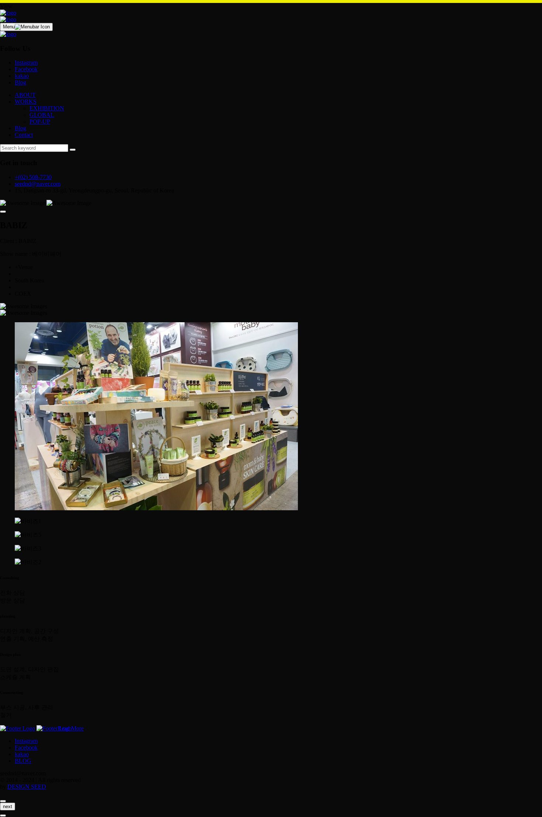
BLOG (23, 761)
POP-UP (39, 121)
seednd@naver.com (37, 184)
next (7, 806)
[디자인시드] (8, 13)
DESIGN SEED (26, 786)
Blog (20, 82)
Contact (24, 135)
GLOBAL (41, 115)
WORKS (26, 101)
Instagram (26, 62)
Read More (71, 728)
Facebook (26, 69)
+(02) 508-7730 (33, 177)
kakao (22, 76)
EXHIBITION (46, 108)
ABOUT (25, 95)
